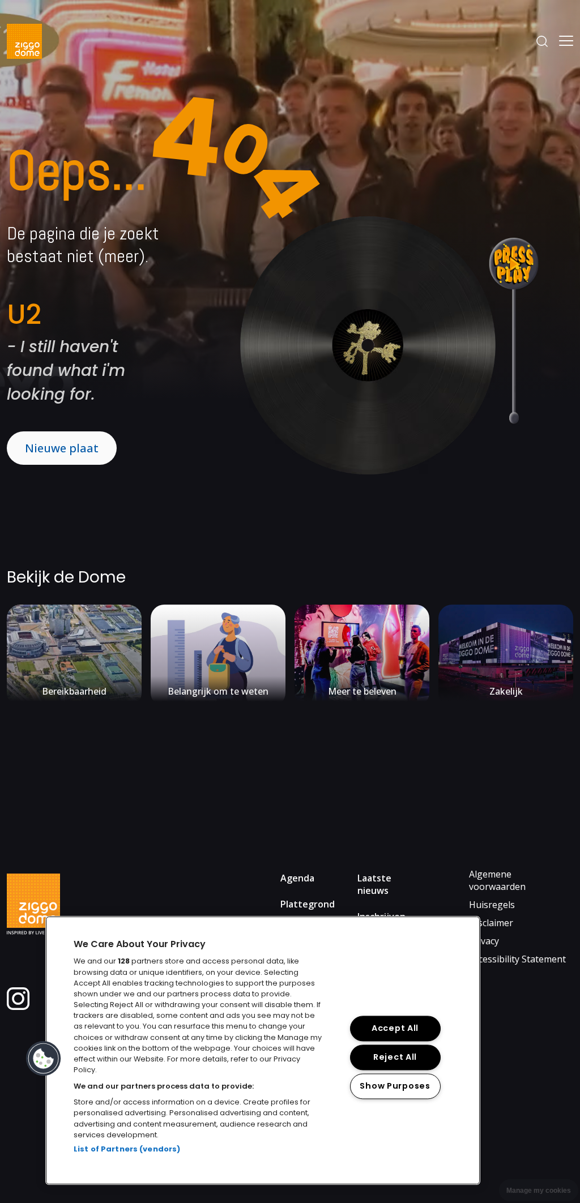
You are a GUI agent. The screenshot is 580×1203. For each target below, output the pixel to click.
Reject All (395, 1057)
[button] (43, 1059)
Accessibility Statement (517, 959)
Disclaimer (491, 923)
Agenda (297, 878)
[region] (262, 1050)
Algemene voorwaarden (497, 880)
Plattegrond (307, 904)
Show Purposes (395, 1086)
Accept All (395, 1028)
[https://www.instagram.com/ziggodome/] (18, 1006)
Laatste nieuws (374, 884)
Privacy (484, 941)
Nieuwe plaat (62, 448)
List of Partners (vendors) (127, 1149)
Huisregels (492, 904)
